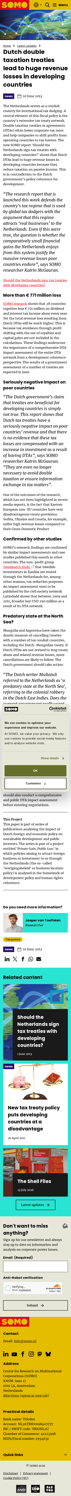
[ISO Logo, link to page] (35, 1489)
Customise (33, 783)
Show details (50, 758)
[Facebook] (22, 1354)
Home (7, 46)
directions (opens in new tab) (26, 1395)
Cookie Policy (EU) (15, 1478)
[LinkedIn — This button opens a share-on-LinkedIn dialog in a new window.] (7, 959)
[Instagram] (31, 1354)
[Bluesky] (48, 1354)
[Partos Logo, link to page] (50, 1489)
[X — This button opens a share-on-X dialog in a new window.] (15, 959)
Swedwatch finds (18, 567)
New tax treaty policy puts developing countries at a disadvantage (34, 1118)
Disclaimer (10, 1473)
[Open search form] (47, 5)
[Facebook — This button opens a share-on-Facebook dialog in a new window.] (23, 959)
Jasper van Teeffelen (43, 920)
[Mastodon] (39, 1354)
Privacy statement (35, 1473)
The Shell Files (34, 1181)
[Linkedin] (5, 1354)
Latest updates (27, 46)
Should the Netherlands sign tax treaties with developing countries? (38, 1031)
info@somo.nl (25, 1341)
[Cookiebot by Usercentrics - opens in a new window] (50, 709)
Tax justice (13, 939)
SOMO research (15, 304)
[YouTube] (14, 1354)
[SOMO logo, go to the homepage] (14, 5)
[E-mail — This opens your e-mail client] (39, 959)
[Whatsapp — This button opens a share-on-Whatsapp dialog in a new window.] (31, 959)
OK (35, 770)
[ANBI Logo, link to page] (21, 1489)
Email (18, 1257)
